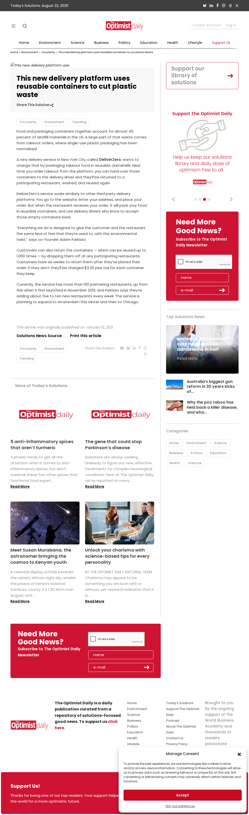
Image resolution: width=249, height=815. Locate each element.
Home (24, 42)
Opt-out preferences (180, 806)
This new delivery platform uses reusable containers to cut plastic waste (105, 52)
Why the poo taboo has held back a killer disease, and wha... (212, 407)
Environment (50, 42)
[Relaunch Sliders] (208, 199)
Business (101, 42)
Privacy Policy (176, 744)
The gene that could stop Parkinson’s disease (113, 444)
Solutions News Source (39, 336)
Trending (79, 122)
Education (148, 42)
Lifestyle (195, 42)
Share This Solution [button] (33, 105)
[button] (239, 753)
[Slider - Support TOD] (204, 199)
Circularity (48, 52)
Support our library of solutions (188, 75)
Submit (222, 290)
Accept (182, 795)
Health (172, 42)
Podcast (172, 720)
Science (77, 42)
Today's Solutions (180, 703)
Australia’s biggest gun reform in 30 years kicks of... (211, 387)
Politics (124, 42)
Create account (207, 25)
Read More (20, 486)
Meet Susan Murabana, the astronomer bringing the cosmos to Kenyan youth (40, 556)
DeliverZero (110, 159)
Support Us (221, 42)
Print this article (85, 336)
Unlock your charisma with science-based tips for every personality (117, 556)
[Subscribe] (195, 199)
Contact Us (174, 738)
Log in (231, 25)
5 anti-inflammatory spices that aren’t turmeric (41, 444)
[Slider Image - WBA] (200, 199)
